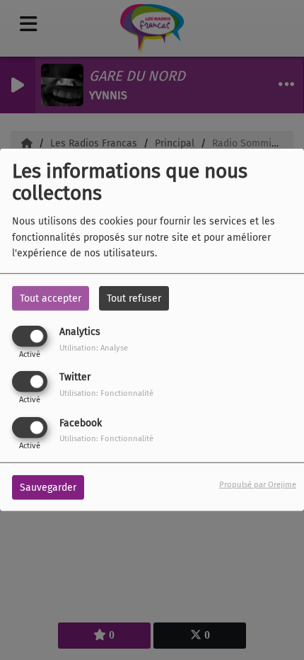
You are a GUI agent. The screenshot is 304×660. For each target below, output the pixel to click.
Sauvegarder (48, 487)
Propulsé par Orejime (257, 484)
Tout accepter (50, 298)
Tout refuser (134, 298)
